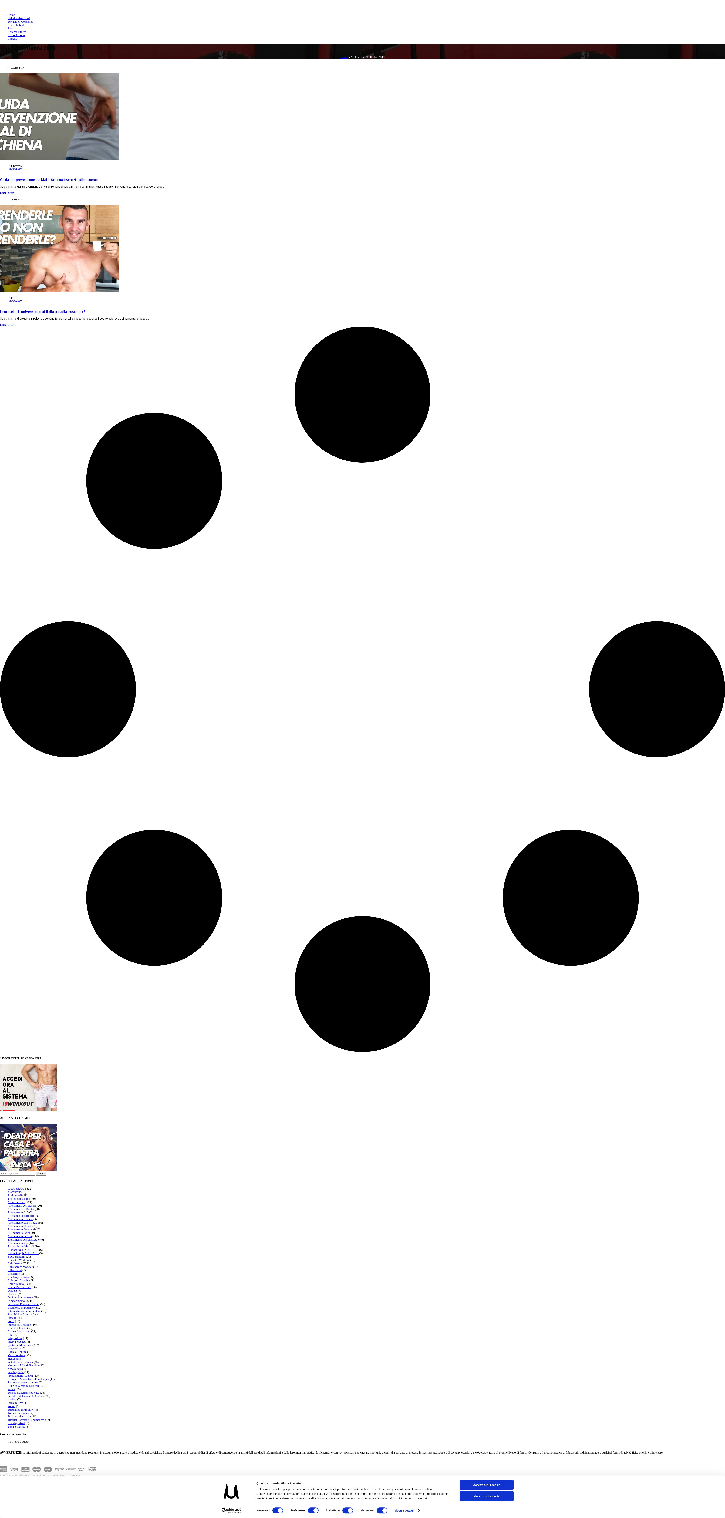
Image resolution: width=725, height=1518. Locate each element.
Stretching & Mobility (21, 1409)
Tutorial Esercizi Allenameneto (26, 1419)
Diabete (12, 1290)
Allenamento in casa (20, 1236)
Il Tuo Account (16, 35)
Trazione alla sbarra (19, 1416)
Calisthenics (15, 1263)
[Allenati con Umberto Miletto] (28, 1169)
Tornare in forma (18, 1413)
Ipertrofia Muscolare (20, 1345)
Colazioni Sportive (19, 1280)
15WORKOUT (17, 1188)
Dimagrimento (16, 1300)
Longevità (14, 1348)
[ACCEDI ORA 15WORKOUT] (28, 1110)
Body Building (16, 1256)
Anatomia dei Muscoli (21, 1246)
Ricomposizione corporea (23, 1382)
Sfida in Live (15, 1402)
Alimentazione (17, 200)
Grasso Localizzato (19, 1331)
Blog (10, 28)
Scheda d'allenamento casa (23, 1392)
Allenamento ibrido (19, 1232)
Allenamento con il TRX (22, 1222)
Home (11, 14)
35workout (14, 1192)
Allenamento (15, 1212)
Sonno (11, 1406)
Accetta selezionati (486, 1496)
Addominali (15, 1195)
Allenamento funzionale (22, 1229)
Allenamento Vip (18, 1243)
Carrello (12, 38)
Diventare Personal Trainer (23, 1304)
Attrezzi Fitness (17, 31)
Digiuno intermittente (20, 1297)
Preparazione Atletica (20, 1375)
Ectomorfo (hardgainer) (21, 1307)
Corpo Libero (16, 1283)
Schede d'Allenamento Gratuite (26, 1396)
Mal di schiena (16, 68)
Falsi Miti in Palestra (20, 1314)
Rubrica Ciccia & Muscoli (23, 1385)
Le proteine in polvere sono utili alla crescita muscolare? (42, 311)
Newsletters (15, 1368)
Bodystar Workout (18, 1260)
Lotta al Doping (17, 1351)
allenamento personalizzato (24, 1239)
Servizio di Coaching (20, 21)
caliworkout (15, 1270)
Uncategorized (16, 1423)
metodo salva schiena (20, 1362)
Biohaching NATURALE (23, 1249)
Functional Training (19, 1324)
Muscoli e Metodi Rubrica (23, 1365)
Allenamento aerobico (21, 1215)
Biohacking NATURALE (23, 1253)
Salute (11, 1389)
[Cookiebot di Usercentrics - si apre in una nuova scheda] (231, 1510)
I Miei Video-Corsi (19, 18)
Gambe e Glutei (17, 1328)
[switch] (313, 1510)
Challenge (14, 1273)
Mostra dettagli (404, 1510)
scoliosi (12, 1399)
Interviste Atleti (17, 1341)
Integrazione (15, 1338)
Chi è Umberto (16, 25)
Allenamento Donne (20, 1226)
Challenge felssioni (19, 1277)
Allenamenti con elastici (22, 1205)
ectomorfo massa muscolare (24, 1311)
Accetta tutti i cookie (486, 1484)
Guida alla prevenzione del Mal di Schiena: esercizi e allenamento (49, 180)
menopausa (14, 1358)
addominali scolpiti (19, 1198)
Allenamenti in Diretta (21, 1209)
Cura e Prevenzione (19, 1287)
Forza (11, 1321)
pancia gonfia (16, 1372)
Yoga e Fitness (16, 1426)
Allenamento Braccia (20, 1219)
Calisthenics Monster (20, 1266)
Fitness (12, 1317)
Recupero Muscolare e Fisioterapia (28, 1379)
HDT (11, 1334)
